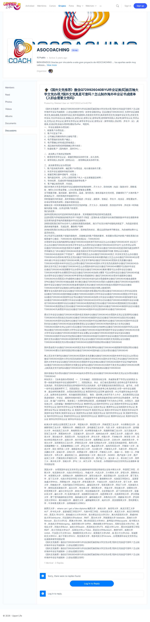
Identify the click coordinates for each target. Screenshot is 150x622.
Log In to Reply (92, 583)
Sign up (140, 6)
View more (52, 65)
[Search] (117, 6)
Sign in (128, 6)
